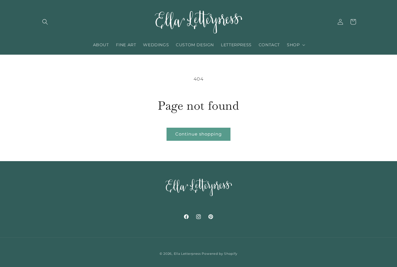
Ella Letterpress (187, 254)
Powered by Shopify (219, 254)
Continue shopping (198, 134)
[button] (45, 21)
